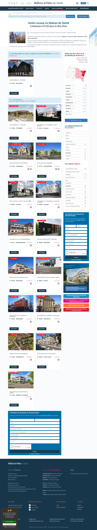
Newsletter (28, 3)
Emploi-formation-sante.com (57, 519)
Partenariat (80, 507)
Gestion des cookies (63, 527)
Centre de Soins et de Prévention (16, 487)
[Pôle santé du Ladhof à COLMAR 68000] (21, 189)
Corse (67, 180)
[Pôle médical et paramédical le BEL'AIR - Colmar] (48, 189)
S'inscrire (83, 3)
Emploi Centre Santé (71, 8)
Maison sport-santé (13, 483)
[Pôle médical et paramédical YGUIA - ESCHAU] (48, 112)
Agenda (47, 8)
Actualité (39, 8)
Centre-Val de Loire (75, 177)
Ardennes (68, 132)
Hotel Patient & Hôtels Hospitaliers (17, 491)
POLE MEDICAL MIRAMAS (70, 266)
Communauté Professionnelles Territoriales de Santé (22, 489)
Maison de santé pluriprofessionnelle (17, 475)
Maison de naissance (13, 485)
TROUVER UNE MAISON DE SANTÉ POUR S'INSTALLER (76, 296)
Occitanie (75, 200)
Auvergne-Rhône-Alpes (76, 168)
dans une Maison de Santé (52, 487)
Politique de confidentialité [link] (9, 526)
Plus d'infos (14, 93)
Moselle (75, 150)
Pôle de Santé (11, 479)
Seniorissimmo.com (55, 521)
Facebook (33, 505)
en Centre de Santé (50, 477)
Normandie (75, 194)
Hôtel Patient (30, 8)
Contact (22, 3)
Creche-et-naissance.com (77, 519)
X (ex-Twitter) (35, 507)
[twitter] (12, 3)
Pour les (14, 470)
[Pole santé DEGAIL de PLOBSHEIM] (21, 151)
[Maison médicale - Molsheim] (21, 68)
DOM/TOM (68, 183)
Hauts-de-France (75, 189)
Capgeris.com (32, 519)
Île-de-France (76, 192)
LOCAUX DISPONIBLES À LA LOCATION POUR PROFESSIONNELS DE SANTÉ (76, 300)
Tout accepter (9, 521)
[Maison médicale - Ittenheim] (21, 112)
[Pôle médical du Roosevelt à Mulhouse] (48, 303)
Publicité (79, 509)
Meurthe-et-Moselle (75, 144)
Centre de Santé (12, 477)
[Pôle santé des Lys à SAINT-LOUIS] (48, 341)
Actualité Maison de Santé (15, 505)
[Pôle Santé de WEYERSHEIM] (48, 151)
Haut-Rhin (75, 155)
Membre (78, 3)
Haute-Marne (69, 141)
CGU (58, 505)
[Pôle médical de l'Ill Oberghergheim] (21, 227)
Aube (67, 135)
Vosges (75, 158)
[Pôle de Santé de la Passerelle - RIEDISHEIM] (21, 303)
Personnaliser (9, 524)
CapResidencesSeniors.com (36, 521)
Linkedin (33, 510)
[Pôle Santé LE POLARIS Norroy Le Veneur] (21, 379)
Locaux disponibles (57, 8)
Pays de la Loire (75, 203)
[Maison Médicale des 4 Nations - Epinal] (48, 265)
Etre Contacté (83, 16)
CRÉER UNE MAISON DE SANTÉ (76, 305)
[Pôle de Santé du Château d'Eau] (21, 265)
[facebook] (9, 3)
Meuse (67, 147)
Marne (67, 138)
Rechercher (70, 16)
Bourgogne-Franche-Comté (72, 171)
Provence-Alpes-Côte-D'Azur (75, 206)
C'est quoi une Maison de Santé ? (79, 473)
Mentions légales (61, 507)
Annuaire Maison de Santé (15, 8)
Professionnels (84, 8)
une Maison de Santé (50, 483)
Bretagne (75, 174)
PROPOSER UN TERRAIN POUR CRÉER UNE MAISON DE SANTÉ (76, 309)
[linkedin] (14, 3)
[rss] (17, 3)
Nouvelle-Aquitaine (76, 197)
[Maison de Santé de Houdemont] (21, 341)
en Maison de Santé (52, 473)
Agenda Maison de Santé (14, 507)
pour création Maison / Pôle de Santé (54, 494)
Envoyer (35, 451)
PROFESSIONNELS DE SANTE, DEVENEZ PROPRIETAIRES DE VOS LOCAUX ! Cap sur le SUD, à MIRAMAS (75, 288)
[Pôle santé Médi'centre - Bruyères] (48, 227)
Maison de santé (12, 473)
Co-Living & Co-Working (76, 521)
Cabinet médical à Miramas (72, 284)
